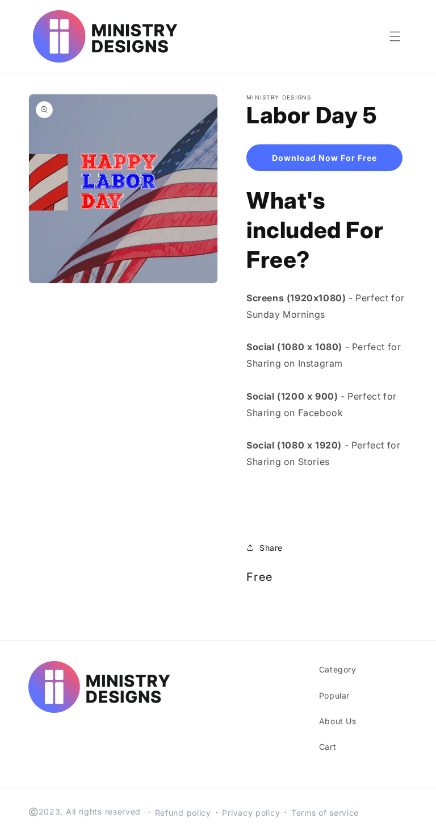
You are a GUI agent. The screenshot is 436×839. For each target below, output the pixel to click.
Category (338, 669)
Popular (334, 695)
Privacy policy (251, 812)
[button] (395, 36)
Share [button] (271, 548)
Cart (327, 746)
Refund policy (183, 812)
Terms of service (325, 812)
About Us (338, 721)
